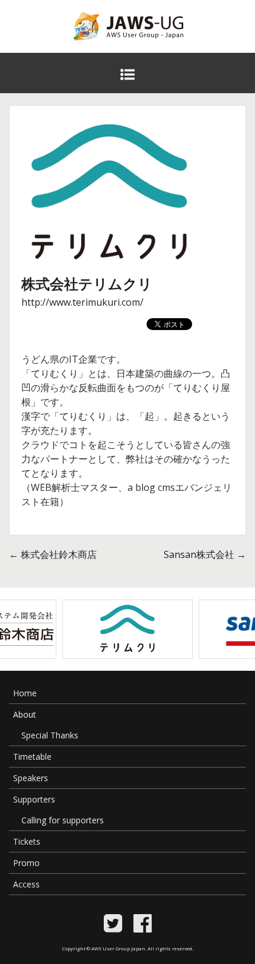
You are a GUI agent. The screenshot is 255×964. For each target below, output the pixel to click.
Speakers (30, 778)
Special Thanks (49, 735)
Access (26, 884)
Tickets (26, 841)
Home (25, 693)
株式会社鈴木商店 (53, 554)
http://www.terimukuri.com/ (82, 302)
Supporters (34, 799)
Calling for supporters (62, 820)
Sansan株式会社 (205, 554)
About (24, 714)
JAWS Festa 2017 (108, 48)
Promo (26, 862)
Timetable (32, 756)
